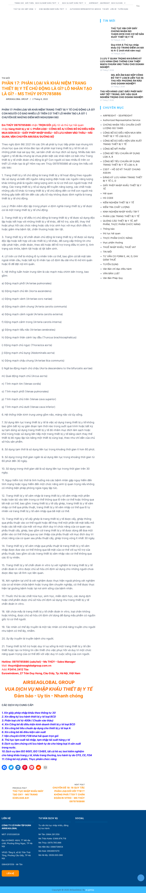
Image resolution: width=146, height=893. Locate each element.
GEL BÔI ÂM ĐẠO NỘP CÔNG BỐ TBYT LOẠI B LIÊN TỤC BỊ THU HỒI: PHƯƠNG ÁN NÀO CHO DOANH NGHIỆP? (127, 79)
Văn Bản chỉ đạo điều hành (117, 268)
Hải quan (107, 193)
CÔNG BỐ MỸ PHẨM (114, 148)
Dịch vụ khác (117, 3)
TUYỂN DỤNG (123, 9)
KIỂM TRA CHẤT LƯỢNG (116, 207)
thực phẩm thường (113, 242)
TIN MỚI (6, 78)
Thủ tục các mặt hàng (23, 9)
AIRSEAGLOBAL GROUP (17, 99)
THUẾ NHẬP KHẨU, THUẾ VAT (119, 247)
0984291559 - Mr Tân (12, 864)
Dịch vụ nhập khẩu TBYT (45, 3)
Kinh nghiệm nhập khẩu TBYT (51, 9)
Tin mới (105, 9)
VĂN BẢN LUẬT (111, 273)
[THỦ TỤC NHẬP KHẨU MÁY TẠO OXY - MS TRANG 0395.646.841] (6, 793)
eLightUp (89, 890)
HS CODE (108, 197)
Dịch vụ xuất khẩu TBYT (72, 3)
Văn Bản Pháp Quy (113, 278)
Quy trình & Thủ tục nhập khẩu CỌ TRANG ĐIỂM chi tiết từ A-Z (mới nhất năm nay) (127, 47)
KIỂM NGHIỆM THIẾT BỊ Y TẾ (118, 202)
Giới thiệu (29, 3)
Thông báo (109, 228)
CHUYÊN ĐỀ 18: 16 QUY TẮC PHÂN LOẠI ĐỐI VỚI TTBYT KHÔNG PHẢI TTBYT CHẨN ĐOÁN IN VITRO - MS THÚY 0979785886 (69, 794)
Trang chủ (19, 3)
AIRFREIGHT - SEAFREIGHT (99, 3)
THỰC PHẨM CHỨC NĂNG (117, 238)
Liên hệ (113, 9)
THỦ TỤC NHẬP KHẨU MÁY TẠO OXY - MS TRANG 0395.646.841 (28, 794)
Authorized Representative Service (85, 9)
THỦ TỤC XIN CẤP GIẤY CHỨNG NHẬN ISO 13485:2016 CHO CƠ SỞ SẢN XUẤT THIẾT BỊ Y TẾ (127, 32)
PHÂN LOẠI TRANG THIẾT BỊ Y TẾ (121, 216)
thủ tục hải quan (111, 233)
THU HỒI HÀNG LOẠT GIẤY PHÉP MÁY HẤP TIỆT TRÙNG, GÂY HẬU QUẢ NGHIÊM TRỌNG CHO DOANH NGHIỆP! (121, 94)
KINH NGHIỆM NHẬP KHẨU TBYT (121, 211)
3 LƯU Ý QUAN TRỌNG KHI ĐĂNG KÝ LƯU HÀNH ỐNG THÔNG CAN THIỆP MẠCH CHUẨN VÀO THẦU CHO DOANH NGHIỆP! (122, 62)
